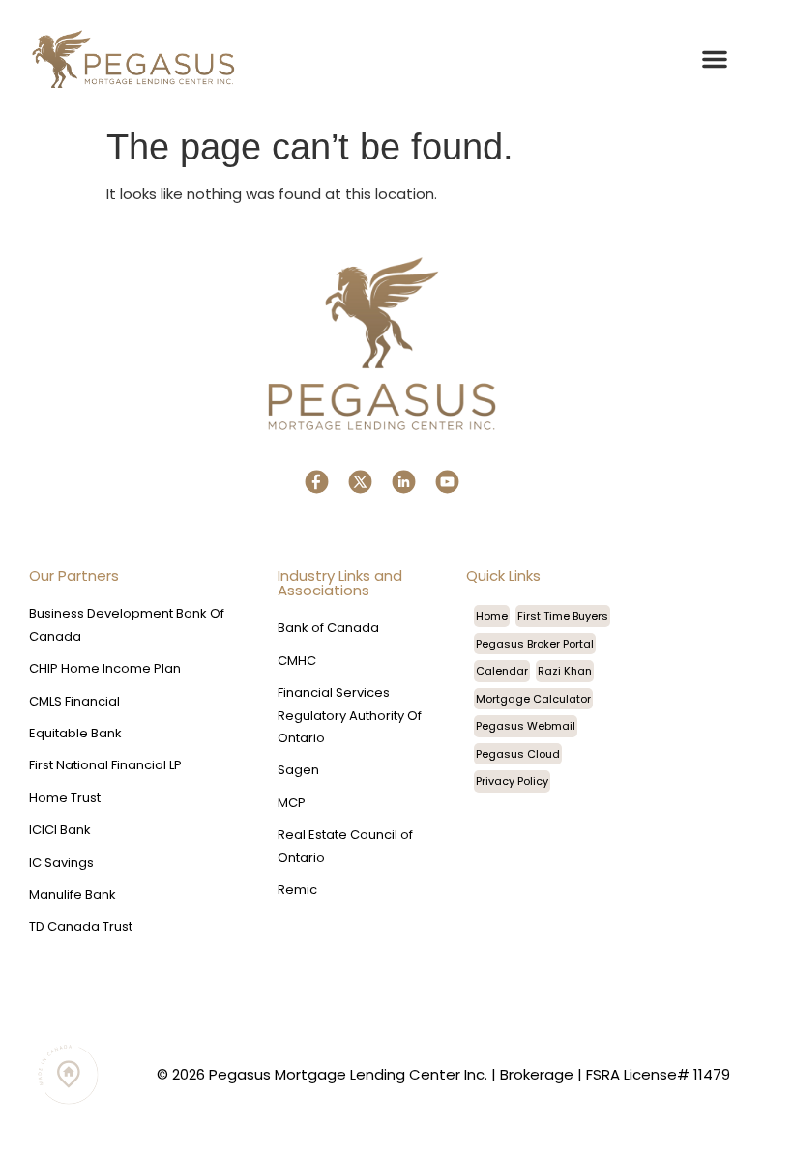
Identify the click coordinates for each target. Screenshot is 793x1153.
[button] (714, 59)
